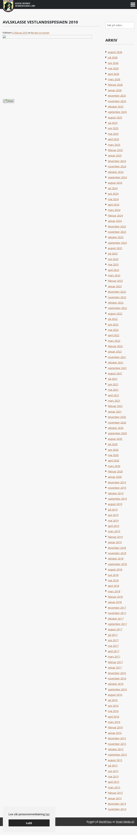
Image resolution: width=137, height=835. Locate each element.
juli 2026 (113, 57)
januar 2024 (115, 221)
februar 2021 (115, 406)
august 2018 (115, 569)
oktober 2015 (115, 749)
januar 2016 (115, 733)
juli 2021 (113, 378)
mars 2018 (114, 591)
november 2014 (117, 809)
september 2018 (117, 564)
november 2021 (117, 357)
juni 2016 (113, 705)
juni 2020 (113, 449)
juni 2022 (113, 324)
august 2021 (115, 373)
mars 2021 (114, 400)
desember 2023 (117, 226)
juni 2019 (113, 515)
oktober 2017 (115, 618)
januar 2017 (115, 667)
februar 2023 (115, 280)
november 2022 (117, 297)
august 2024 (115, 182)
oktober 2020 (115, 428)
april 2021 (113, 395)
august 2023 (115, 248)
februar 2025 (115, 150)
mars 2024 (114, 210)
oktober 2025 (115, 106)
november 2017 (117, 613)
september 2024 (117, 177)
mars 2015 (114, 787)
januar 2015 (115, 798)
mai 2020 (113, 455)
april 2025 (113, 139)
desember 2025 (117, 95)
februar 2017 (115, 662)
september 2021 (117, 368)
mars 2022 (114, 340)
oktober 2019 (115, 493)
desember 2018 (117, 547)
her (47, 814)
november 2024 (117, 166)
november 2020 (117, 422)
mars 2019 (114, 531)
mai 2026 (113, 68)
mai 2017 (113, 646)
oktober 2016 (115, 684)
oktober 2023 (115, 237)
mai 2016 (113, 711)
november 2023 (117, 232)
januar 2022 (115, 351)
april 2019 (113, 526)
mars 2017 (114, 656)
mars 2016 (114, 722)
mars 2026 (114, 79)
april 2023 (113, 270)
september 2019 (117, 498)
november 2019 (117, 487)
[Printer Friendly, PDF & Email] (8, 101)
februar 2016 (115, 727)
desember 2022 (117, 291)
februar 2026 (115, 84)
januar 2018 (115, 602)
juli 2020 (113, 444)
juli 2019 (113, 509)
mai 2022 (113, 330)
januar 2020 (115, 477)
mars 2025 (114, 144)
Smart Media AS (125, 821)
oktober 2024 (115, 172)
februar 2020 (115, 471)
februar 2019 (115, 537)
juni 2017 (113, 640)
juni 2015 (113, 771)
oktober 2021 (115, 362)
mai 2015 (113, 776)
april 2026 (113, 74)
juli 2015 (113, 765)
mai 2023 (113, 264)
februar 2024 (115, 215)
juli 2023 (113, 253)
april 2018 (113, 585)
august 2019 (115, 504)
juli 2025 (113, 123)
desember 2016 (117, 673)
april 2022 (113, 335)
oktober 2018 (115, 558)
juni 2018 (113, 575)
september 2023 (117, 242)
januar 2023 (115, 286)
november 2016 (117, 678)
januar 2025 (115, 155)
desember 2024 (117, 161)
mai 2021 (113, 389)
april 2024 (113, 204)
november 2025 (117, 101)
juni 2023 (113, 259)
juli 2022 (113, 319)
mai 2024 (113, 199)
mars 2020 (114, 466)
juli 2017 (113, 635)
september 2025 (117, 112)
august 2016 (115, 694)
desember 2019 (117, 482)
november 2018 (117, 553)
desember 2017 (117, 607)
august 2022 (115, 313)
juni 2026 (113, 63)
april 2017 (113, 651)
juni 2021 (113, 384)
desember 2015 (117, 738)
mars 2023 (114, 275)
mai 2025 (113, 133)
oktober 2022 (115, 302)
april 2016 (113, 716)
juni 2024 (113, 193)
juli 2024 (113, 188)
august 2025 (115, 117)
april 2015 (113, 782)
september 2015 (117, 754)
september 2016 (117, 689)
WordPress (105, 821)
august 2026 (115, 52)
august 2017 (115, 629)
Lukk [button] (29, 822)
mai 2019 (113, 520)
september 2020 (117, 433)
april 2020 (113, 460)
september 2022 (117, 308)
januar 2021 (115, 411)
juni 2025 (113, 128)
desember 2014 (117, 803)
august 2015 (115, 760)
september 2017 (117, 624)
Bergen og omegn (40, 32)
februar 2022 (115, 346)
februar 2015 (115, 792)
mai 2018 (113, 580)
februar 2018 (115, 596)
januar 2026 (115, 90)
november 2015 (117, 744)
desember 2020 (117, 417)
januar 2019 (115, 542)
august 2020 (115, 439)
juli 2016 (113, 700)
